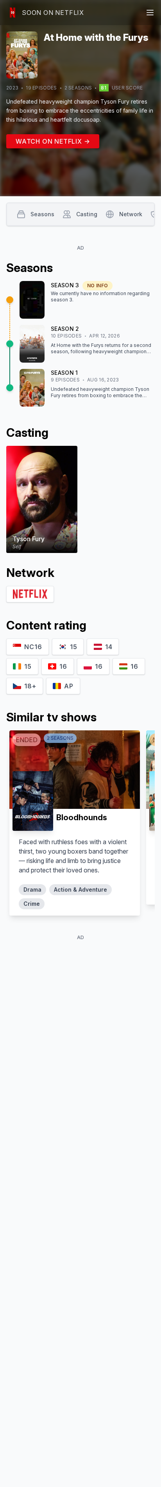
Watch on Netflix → (53, 141)
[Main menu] (150, 12)
